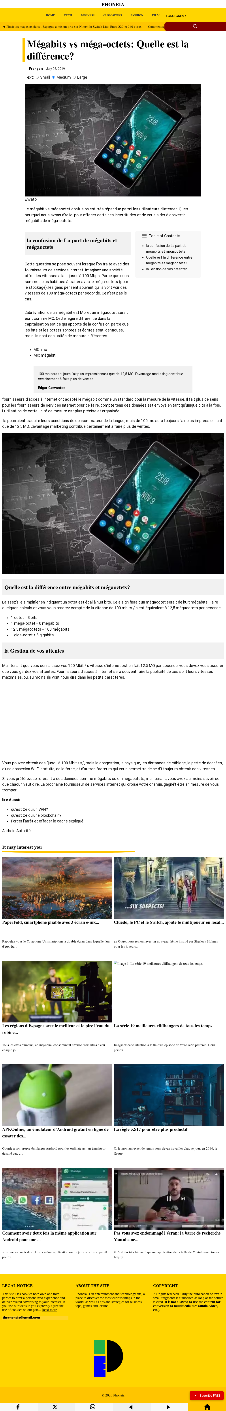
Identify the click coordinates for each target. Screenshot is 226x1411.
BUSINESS (87, 15)
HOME (50, 15)
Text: (29, 77)
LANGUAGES (175, 16)
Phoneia (113, 4)
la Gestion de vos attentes (167, 269)
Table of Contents (164, 236)
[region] (168, 317)
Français (36, 69)
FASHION (137, 15)
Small (45, 77)
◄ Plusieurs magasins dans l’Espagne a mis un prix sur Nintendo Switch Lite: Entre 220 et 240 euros (71, 26)
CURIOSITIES (112, 15)
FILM (156, 15)
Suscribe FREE (210, 1395)
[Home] (207, 1409)
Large (82, 77)
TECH (68, 15)
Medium (63, 77)
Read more (49, 1310)
